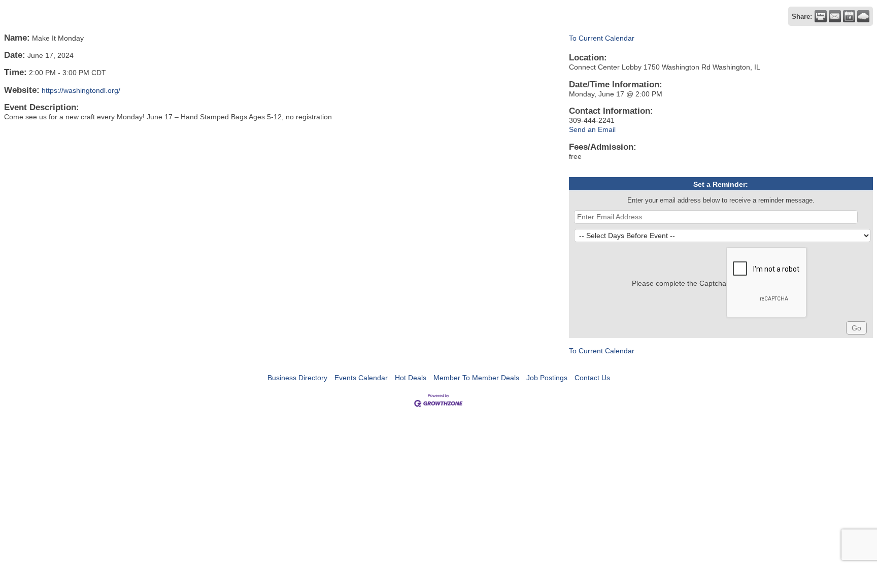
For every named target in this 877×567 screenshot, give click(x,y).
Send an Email (592, 129)
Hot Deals (410, 378)
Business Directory (297, 378)
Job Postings (546, 378)
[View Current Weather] (863, 16)
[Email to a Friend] (835, 16)
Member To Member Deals (476, 378)
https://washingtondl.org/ (81, 90)
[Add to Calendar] (849, 16)
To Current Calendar (601, 38)
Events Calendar (361, 378)
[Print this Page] (821, 16)
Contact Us (592, 378)
